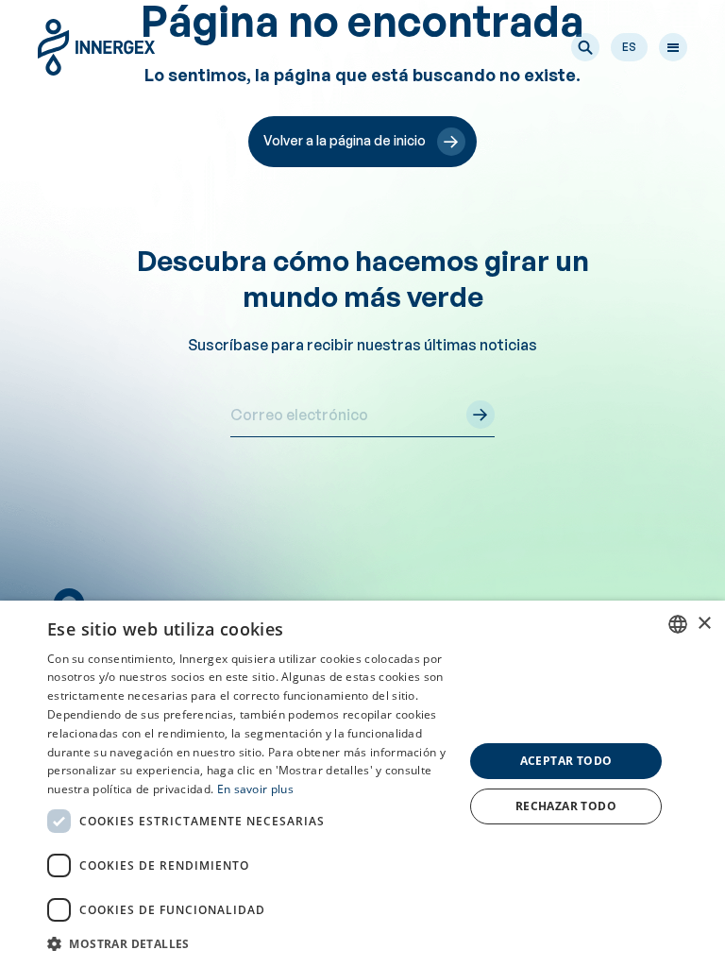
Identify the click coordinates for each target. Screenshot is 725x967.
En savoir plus (255, 789)
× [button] (704, 624)
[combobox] (677, 624)
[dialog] (362, 784)
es (629, 47)
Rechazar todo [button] (565, 806)
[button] (585, 47)
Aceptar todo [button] (566, 761)
